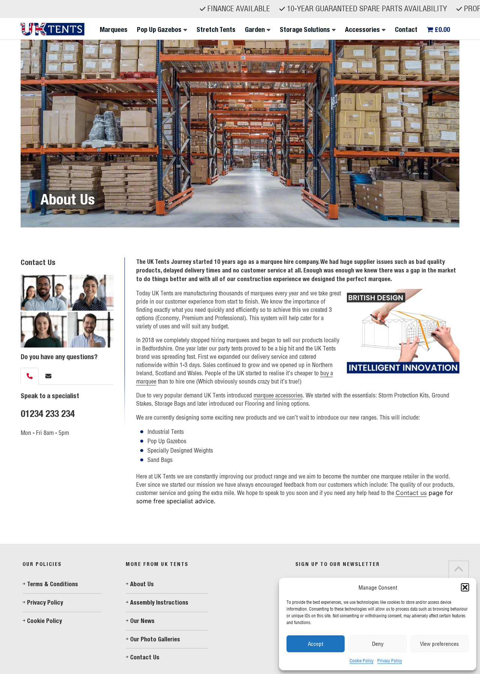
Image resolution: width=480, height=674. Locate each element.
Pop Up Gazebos (159, 29)
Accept (315, 643)
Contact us (411, 492)
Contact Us (144, 657)
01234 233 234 (48, 413)
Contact (406, 29)
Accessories (362, 29)
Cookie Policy (362, 660)
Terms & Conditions (52, 584)
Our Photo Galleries (155, 639)
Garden (255, 29)
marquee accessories (278, 395)
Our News (142, 620)
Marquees (114, 29)
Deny (378, 643)
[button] (465, 587)
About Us (142, 584)
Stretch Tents (216, 29)
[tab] (30, 376)
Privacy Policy (389, 660)
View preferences (439, 643)
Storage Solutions (305, 29)
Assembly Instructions (159, 602)
